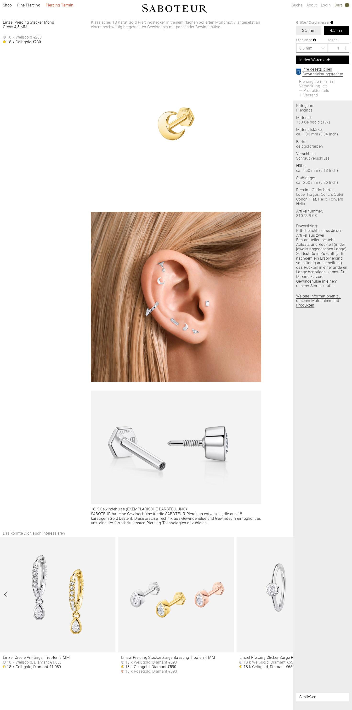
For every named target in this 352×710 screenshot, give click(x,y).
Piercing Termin (60, 5)
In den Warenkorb (314, 60)
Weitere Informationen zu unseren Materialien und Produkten (318, 300)
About (312, 5)
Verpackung (309, 86)
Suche (297, 5)
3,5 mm (308, 30)
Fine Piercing (28, 5)
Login (326, 5)
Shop (7, 5)
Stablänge (304, 40)
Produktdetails (316, 90)
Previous (6, 594)
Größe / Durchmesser (313, 22)
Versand (310, 95)
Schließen (308, 697)
